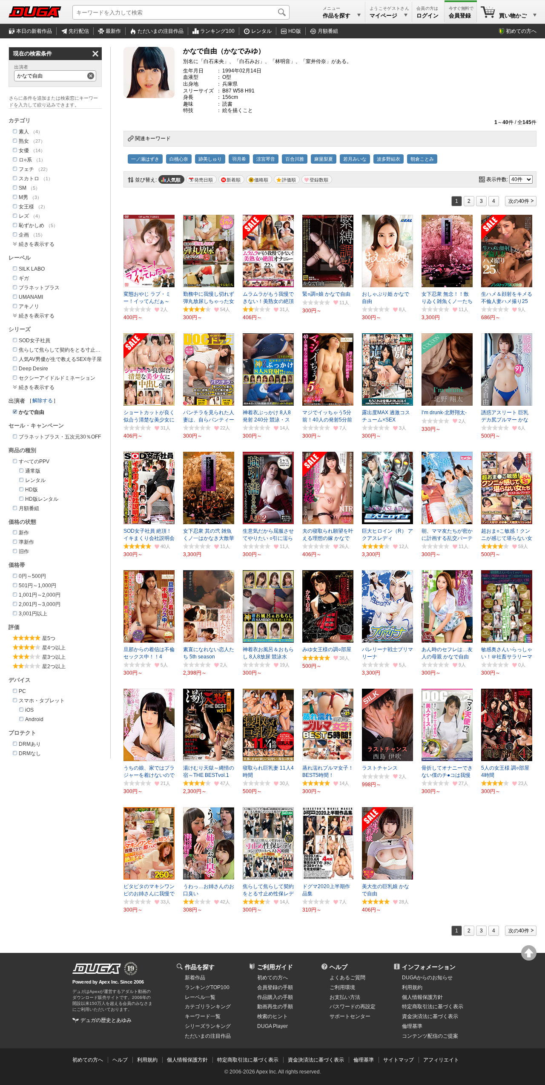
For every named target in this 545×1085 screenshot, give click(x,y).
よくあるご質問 (347, 978)
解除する (42, 401)
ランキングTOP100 (207, 987)
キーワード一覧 (203, 1016)
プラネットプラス (39, 288)
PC (22, 691)
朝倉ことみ (422, 159)
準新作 (26, 542)
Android (34, 719)
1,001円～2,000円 (39, 595)
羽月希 (239, 159)
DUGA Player (272, 1026)
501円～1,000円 (37, 586)
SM (22, 188)
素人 (24, 132)
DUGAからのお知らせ (427, 978)
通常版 (32, 471)
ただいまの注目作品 (208, 1036)
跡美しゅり (210, 159)
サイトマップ (398, 1060)
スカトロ (29, 179)
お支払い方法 (345, 997)
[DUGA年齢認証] (96, 969)
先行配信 (79, 31)
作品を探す (200, 967)
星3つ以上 (54, 657)
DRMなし (30, 753)
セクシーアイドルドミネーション (57, 378)
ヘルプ (338, 967)
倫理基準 (412, 1026)
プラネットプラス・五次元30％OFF (60, 437)
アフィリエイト (441, 1060)
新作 (24, 533)
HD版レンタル (41, 499)
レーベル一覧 (200, 997)
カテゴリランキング (208, 1007)
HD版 (294, 31)
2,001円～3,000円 (39, 604)
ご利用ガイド (275, 967)
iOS (29, 710)
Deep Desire (33, 369)
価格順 (261, 179)
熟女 (24, 141)
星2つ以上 (54, 666)
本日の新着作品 (34, 31)
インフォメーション (429, 967)
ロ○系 (25, 160)
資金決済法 (430, 1016)
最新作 (113, 31)
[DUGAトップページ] (35, 11)
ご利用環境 (342, 987)
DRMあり (30, 744)
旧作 (24, 551)
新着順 (234, 179)
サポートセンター (350, 1016)
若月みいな (355, 159)
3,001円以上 (33, 614)
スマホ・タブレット (42, 701)
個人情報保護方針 (422, 997)
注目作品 (161, 31)
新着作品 (195, 978)
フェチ (26, 169)
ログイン (427, 15)
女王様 (26, 207)
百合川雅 (294, 159)
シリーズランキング (208, 1026)
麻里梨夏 (323, 159)
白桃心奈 (178, 159)
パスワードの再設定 (353, 1007)
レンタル (261, 31)
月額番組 (328, 31)
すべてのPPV (34, 462)
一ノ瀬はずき (145, 159)
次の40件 (518, 201)
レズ (24, 216)
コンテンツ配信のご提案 (430, 1036)
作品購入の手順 (275, 997)
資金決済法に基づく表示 (316, 1060)
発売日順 (203, 179)
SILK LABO (32, 269)
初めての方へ (521, 31)
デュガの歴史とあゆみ (106, 1020)
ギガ (24, 278)
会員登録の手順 (275, 987)
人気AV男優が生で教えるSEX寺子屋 (60, 359)
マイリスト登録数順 (316, 179)
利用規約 (412, 987)
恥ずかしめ (31, 225)
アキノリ (29, 306)
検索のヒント (272, 1016)
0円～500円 (32, 576)
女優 (24, 150)
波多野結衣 (388, 159)
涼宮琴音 (265, 159)
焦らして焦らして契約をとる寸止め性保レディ (72, 350)
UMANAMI (31, 297)
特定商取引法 (432, 1007)
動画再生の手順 (275, 1007)
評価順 (289, 179)
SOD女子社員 (34, 340)
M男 (23, 197)
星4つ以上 (54, 648)
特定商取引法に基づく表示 (247, 1060)
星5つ (48, 638)
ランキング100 (217, 31)
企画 (24, 235)
